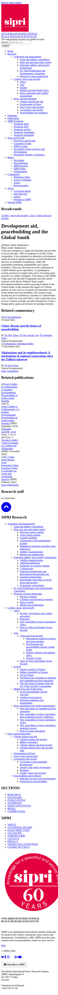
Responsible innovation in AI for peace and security (36, 581)
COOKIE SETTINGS (18, 847)
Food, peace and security (26, 756)
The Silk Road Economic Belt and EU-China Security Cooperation (36, 684)
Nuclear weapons (28, 596)
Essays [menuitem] (17, 182)
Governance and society (25, 759)
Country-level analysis (31, 697)
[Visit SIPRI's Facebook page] (5, 957)
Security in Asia (33, 658)
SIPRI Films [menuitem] (20, 168)
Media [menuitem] (10, 157)
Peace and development (18, 733)
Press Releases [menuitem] (21, 163)
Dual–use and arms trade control (29, 529)
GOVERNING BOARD (19, 827)
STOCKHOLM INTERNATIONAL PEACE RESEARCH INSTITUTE (19, 35)
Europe (17, 666)
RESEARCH (14, 794)
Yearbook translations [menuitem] (24, 132)
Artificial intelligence (30, 563)
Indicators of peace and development (38, 778)
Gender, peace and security (33, 773)
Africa (17, 610)
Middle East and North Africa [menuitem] (34, 90)
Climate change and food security (36, 745)
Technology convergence (32, 585)
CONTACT (13, 838)
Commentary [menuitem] (13, 174)
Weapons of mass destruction (28, 593)
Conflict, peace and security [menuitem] (27, 79)
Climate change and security (33, 739)
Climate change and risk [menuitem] (31, 101)
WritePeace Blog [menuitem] (22, 177)
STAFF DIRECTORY (18, 830)
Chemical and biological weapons (36, 599)
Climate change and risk (25, 736)
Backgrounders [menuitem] (21, 185)
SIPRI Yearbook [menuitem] (15, 121)
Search (5, 42)
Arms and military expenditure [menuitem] (34, 59)
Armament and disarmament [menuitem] (27, 56)
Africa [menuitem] (23, 82)
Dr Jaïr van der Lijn (29, 335)
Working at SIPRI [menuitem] (22, 199)
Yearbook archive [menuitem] (22, 129)
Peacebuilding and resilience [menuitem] (33, 112)
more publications (10, 485)
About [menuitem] (10, 188)
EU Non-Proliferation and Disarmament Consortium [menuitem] (32, 72)
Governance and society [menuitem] (31, 110)
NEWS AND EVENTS (19, 805)
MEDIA (11, 808)
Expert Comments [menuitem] (22, 180)
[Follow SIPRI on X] (12, 957)
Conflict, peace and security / (15, 215)
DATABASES (14, 797)
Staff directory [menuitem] (21, 194)
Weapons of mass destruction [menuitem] (34, 76)
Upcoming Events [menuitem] (22, 143)
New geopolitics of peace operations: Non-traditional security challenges (38, 715)
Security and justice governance (35, 767)
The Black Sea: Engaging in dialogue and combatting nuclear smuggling (38, 679)
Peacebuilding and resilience (27, 775)
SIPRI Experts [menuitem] (21, 166)
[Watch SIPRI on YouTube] (20, 957)
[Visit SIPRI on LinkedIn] (16, 957)
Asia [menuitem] (22, 84)
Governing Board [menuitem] (22, 191)
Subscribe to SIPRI (15, 964)
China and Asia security (31, 635)
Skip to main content (11, 2)
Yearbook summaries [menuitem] (24, 135)
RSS (3, 945)
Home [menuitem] (10, 51)
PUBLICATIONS (16, 800)
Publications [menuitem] (13, 118)
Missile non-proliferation (32, 554)
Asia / (33, 215)
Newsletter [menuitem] (19, 160)
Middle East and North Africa (28, 689)
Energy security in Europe (32, 669)
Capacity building (28, 537)
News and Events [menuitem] (16, 138)
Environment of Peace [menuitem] (30, 104)
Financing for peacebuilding (33, 781)
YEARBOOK (14, 803)
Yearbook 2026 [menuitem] (21, 124)
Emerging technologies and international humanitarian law (34, 573)
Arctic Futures (27, 675)
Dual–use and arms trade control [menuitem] (35, 62)
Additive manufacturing (31, 551)
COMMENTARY (16, 811)
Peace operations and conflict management (34, 705)
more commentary (10, 371)
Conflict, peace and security (20, 607)
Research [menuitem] (11, 54)
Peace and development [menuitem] (25, 98)
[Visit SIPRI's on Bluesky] (2, 957)
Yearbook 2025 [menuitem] (21, 126)
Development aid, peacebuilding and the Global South (40, 647)
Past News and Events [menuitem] (24, 140)
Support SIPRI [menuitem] (14, 202)
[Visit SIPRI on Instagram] (8, 957)
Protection (25, 619)
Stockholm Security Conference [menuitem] (29, 154)
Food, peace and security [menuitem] (32, 107)
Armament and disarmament (21, 523)
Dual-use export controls (32, 532)
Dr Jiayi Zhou (11, 335)
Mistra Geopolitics (29, 742)
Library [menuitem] (17, 196)
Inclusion (24, 770)
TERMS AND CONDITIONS (22, 844)
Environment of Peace (24, 753)
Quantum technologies (31, 577)
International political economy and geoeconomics (41, 640)
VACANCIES (14, 833)
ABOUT (11, 824)
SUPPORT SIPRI (16, 835)
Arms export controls (30, 535)
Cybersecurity (26, 568)
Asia (16, 633)
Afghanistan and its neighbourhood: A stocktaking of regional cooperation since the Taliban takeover (27, 356)
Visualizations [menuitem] (20, 171)
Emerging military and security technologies (35, 557)
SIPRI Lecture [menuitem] (21, 146)
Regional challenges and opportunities (32, 701)
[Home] (15, 31)
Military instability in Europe (34, 672)
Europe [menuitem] (23, 87)
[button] (6, 510)
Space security (27, 602)
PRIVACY (12, 841)
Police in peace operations (32, 731)
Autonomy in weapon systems (34, 565)
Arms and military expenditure (28, 526)
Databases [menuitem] (12, 115)
